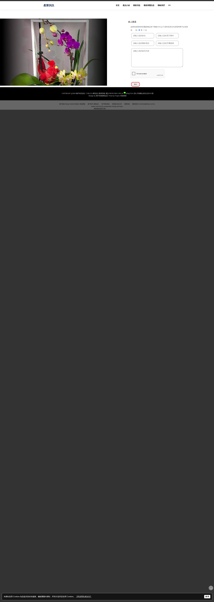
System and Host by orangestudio (101, 106)
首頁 (117, 5)
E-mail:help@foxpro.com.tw (146, 104)
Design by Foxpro (117, 106)
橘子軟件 (90, 104)
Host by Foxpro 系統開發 (118, 96)
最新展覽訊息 (149, 5)
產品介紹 (126, 5)
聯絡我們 (161, 5)
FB (169, 5)
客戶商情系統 (106, 104)
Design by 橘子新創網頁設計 (99, 96)
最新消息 (136, 5)
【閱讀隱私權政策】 (84, 597)
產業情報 (127, 104)
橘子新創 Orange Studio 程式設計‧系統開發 (72, 104)
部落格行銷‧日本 (117, 104)
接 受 (207, 596)
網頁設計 (96, 104)
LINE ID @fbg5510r (125, 93)
